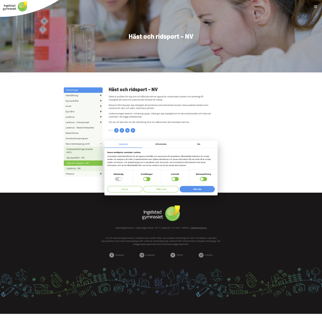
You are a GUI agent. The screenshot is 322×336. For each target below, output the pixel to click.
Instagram (150, 255)
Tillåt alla (197, 189)
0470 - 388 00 (182, 227)
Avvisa (125, 189)
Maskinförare (72, 133)
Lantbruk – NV (74, 168)
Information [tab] (161, 144)
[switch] (146, 179)
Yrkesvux (70, 173)
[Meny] (315, 5)
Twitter (179, 255)
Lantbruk (70, 116)
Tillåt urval (161, 189)
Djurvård (70, 111)
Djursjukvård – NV (76, 157)
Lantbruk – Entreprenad (77, 122)
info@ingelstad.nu (198, 227)
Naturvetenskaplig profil (78, 143)
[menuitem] (314, 5)
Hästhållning (72, 95)
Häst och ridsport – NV (78, 163)
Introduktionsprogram (77, 138)
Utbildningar (72, 90)
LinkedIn (209, 255)
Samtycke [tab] (123, 144)
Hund (68, 106)
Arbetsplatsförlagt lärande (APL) (80, 151)
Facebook (119, 255)
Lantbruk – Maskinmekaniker (80, 127)
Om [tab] (198, 144)
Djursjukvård (72, 100)
